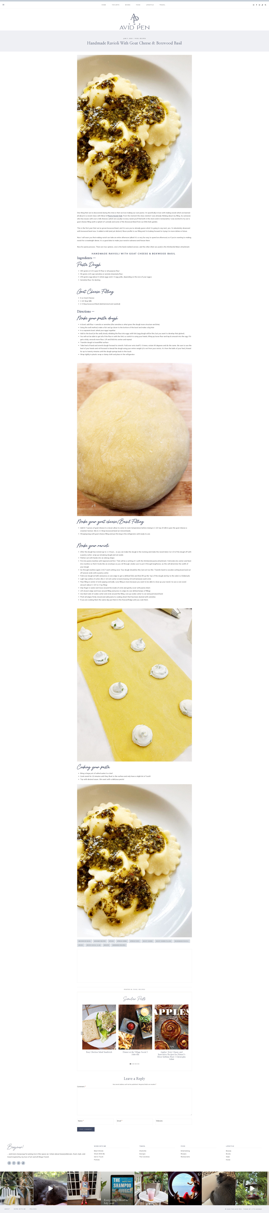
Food (137, 38)
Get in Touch (98, 1157)
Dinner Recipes (100, 941)
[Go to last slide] (82, 1033)
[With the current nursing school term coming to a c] (117, 1188)
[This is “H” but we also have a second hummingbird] (252, 1188)
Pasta (81, 945)
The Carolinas (144, 1157)
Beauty (228, 1151)
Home (104, 5)
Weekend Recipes (119, 945)
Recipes (143, 38)
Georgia (142, 1154)
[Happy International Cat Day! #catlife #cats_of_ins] (50, 1188)
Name (81, 1121)
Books (228, 1154)
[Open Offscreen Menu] (3, 4)
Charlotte (142, 1151)
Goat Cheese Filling (163, 941)
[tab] (130, 1063)
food (111, 941)
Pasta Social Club (93, 945)
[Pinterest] (259, 5)
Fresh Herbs (122, 941)
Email (119, 1121)
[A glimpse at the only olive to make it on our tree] (17, 1188)
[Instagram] (253, 5)
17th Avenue (256, 1209)
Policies (97, 1160)
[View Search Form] (265, 5)
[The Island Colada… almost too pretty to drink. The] (151, 1188)
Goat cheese (148, 941)
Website (159, 1121)
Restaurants (185, 1157)
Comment (81, 1087)
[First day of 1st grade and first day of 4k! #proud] (84, 1188)
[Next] (187, 1033)
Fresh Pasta (134, 941)
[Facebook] (256, 5)
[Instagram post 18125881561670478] (218, 1188)
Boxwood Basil (85, 941)
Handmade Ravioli (182, 941)
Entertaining (185, 1151)
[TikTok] (262, 5)
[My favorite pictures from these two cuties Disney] (185, 1188)
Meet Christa (98, 1151)
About (7, 1209)
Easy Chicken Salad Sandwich (99, 1052)
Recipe (106, 945)
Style (228, 1157)
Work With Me (99, 1154)
